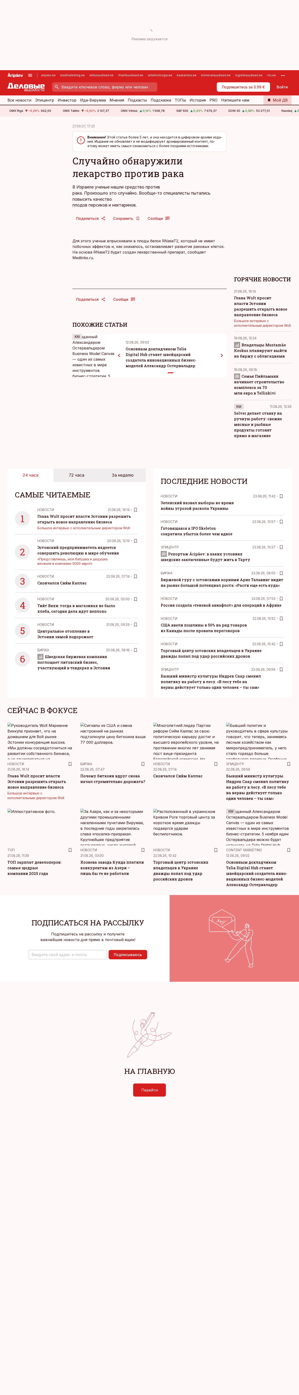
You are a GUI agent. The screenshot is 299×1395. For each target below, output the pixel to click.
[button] (68, 954)
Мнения (117, 100)
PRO (213, 100)
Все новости (19, 100)
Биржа (43, 650)
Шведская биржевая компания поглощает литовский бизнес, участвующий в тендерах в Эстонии (73, 662)
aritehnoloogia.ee (160, 75)
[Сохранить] (135, 510)
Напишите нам (235, 100)
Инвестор (67, 100)
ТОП (11, 850)
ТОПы (180, 100)
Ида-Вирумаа (93, 100)
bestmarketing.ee (72, 75)
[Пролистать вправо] (222, 355)
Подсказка (161, 100)
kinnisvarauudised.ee (216, 75)
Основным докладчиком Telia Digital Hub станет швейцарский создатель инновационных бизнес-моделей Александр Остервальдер (256, 873)
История (198, 100)
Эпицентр (44, 100)
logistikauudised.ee (249, 75)
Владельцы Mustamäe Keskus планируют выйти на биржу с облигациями (260, 350)
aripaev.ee (48, 75)
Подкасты (137, 100)
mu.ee (271, 75)
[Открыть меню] (30, 75)
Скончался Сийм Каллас (62, 582)
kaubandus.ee (186, 75)
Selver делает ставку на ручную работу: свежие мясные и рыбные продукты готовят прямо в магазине (258, 424)
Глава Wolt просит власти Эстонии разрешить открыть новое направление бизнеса (36, 781)
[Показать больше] (283, 75)
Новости (45, 510)
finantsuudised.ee (130, 75)
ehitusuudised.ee (101, 75)
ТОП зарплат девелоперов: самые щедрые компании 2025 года (34, 868)
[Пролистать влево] (119, 355)
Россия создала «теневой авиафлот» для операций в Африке (221, 605)
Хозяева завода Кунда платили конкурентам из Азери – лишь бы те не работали (112, 868)
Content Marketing (244, 850)
